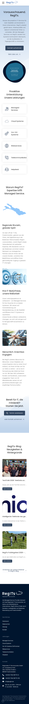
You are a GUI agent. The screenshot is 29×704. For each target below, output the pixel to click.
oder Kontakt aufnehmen (13, 419)
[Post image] (14, 468)
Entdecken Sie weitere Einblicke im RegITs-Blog (13, 570)
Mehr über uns (13, 54)
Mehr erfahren (7, 489)
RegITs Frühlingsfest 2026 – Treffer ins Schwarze (14, 552)
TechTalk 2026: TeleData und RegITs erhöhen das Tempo (14, 480)
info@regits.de (9, 681)
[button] (3, 701)
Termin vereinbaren (16, 413)
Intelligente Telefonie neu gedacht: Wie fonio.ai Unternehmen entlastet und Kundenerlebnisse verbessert (14, 516)
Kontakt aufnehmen (14, 48)
